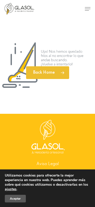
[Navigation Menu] (87, 8)
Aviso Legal (47, 164)
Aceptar (15, 199)
